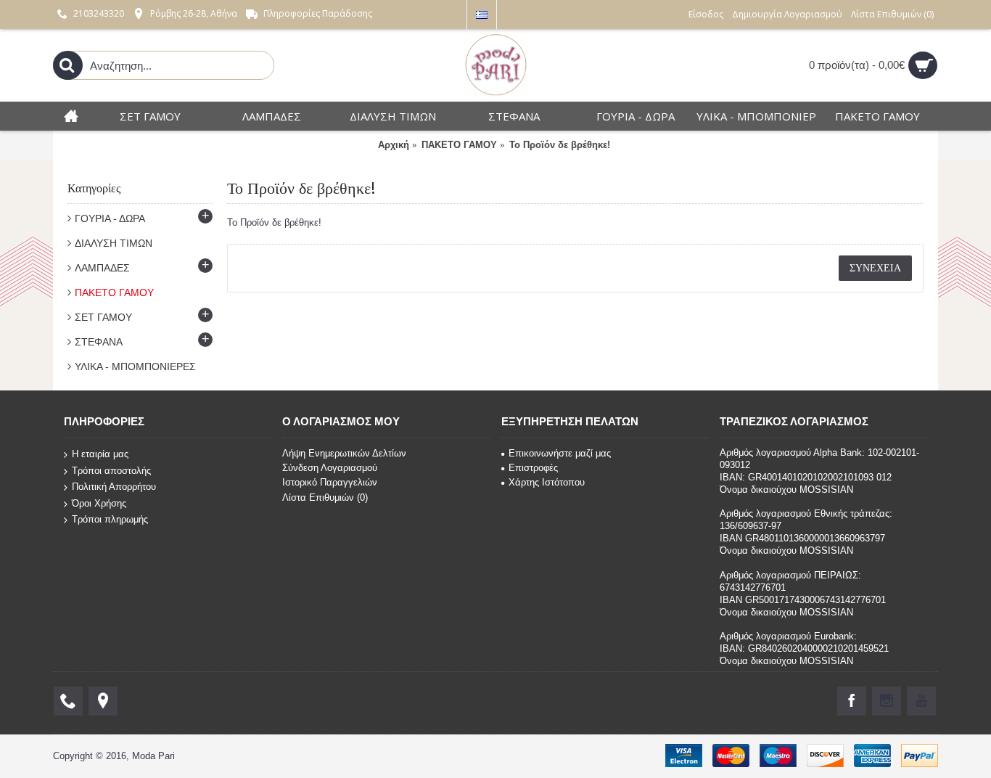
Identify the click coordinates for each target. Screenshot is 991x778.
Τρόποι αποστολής (111, 469)
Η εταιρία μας (100, 454)
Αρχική (393, 144)
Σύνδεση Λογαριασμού (329, 467)
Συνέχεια (875, 268)
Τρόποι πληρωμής (110, 519)
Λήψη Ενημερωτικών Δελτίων (344, 453)
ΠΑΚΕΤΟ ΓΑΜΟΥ (459, 144)
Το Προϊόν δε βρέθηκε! (559, 144)
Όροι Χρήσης (99, 503)
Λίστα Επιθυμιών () (325, 497)
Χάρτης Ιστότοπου (547, 482)
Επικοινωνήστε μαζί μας (560, 453)
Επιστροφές (533, 467)
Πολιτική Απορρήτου (114, 486)
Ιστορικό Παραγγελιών (329, 482)
